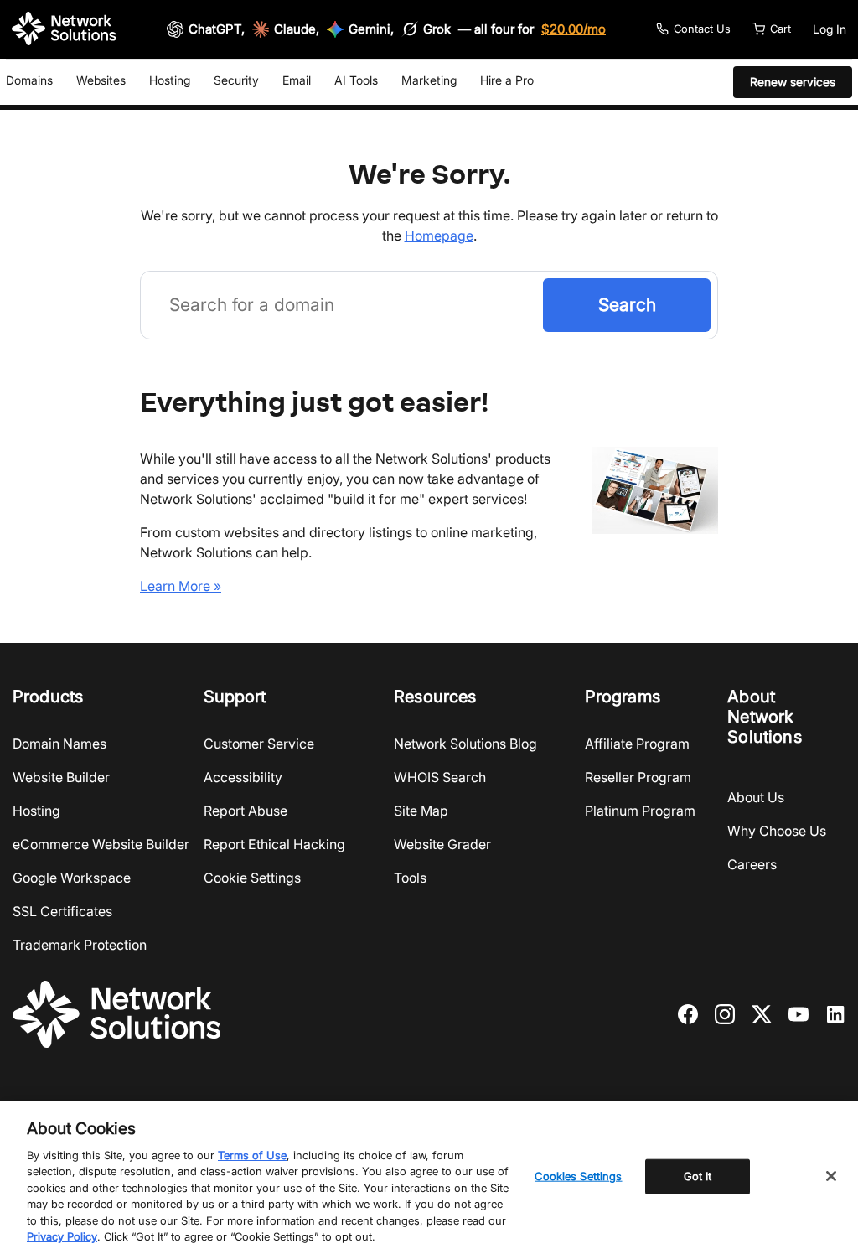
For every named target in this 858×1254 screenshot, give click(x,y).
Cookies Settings (578, 1176)
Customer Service (259, 743)
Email (296, 80)
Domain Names (59, 743)
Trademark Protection (80, 944)
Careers (752, 864)
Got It (698, 1176)
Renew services (792, 82)
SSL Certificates (62, 911)
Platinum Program (640, 810)
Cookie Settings (252, 877)
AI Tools (356, 80)
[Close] (831, 1176)
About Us (755, 797)
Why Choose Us (776, 830)
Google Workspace (72, 877)
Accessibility (243, 777)
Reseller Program (638, 777)
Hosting (169, 80)
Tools (410, 877)
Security (236, 80)
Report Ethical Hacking (274, 844)
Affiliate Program (637, 743)
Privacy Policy (62, 1236)
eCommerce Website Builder (101, 844)
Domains (29, 80)
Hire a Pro (507, 80)
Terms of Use (252, 1155)
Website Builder (61, 777)
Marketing (429, 80)
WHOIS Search (440, 777)
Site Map (421, 810)
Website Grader (442, 844)
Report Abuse (245, 810)
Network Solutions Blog (465, 743)
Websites (101, 80)
